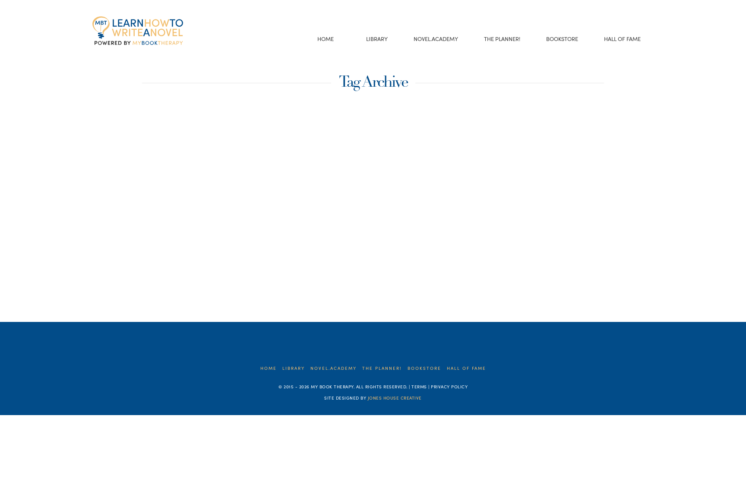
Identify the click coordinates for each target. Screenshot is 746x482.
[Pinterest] (150, 55)
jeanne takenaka (165, 280)
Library (293, 368)
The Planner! (382, 368)
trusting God (253, 280)
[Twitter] (110, 55)
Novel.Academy (333, 368)
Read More (134, 241)
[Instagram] (137, 55)
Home (268, 368)
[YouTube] (123, 55)
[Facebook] (96, 55)
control (112, 280)
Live (210, 280)
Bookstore (424, 368)
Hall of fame (466, 368)
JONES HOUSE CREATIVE (395, 398)
